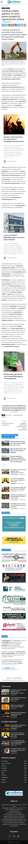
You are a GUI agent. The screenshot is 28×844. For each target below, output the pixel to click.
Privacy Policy (10, 813)
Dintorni (7, 5)
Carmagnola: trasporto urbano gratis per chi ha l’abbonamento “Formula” (18, 471)
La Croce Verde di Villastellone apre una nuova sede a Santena (14, 237)
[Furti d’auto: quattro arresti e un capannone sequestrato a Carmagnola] (5, 750)
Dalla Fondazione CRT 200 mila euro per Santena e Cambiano (18, 450)
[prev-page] (3, 465)
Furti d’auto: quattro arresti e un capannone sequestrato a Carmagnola (18, 750)
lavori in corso (9, 415)
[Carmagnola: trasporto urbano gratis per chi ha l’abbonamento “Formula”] (5, 471)
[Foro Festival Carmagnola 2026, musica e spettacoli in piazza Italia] (5, 480)
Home (3, 5)
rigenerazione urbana (18, 415)
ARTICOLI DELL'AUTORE (8, 437)
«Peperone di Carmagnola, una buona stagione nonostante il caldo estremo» (18, 496)
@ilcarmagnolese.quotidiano (14, 680)
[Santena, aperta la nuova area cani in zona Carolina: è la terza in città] (5, 443)
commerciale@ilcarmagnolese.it (10, 669)
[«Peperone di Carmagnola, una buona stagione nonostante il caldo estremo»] (5, 496)
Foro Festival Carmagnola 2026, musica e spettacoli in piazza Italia (17, 480)
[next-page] (5, 465)
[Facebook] (9, 836)
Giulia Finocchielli (6, 21)
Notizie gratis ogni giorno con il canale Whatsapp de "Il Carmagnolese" (13, 376)
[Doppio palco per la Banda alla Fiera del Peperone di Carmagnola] (5, 714)
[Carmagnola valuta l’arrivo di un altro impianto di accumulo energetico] (5, 505)
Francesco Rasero (14, 474)
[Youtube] (18, 836)
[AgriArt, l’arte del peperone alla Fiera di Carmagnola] (5, 707)
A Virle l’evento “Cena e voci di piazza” (8, 424)
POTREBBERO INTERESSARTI (9, 435)
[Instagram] (14, 836)
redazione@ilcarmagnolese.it (9, 664)
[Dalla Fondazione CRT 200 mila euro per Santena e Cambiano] (5, 450)
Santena (7, 8)
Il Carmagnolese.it (16, 842)
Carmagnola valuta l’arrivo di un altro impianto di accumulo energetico (18, 505)
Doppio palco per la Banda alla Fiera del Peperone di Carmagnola (18, 714)
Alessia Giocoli (13, 483)
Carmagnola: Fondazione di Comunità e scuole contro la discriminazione (21, 427)
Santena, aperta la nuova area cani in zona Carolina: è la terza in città (18, 443)
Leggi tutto (11, 157)
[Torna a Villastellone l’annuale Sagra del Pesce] (5, 699)
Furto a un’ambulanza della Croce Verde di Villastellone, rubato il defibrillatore (18, 742)
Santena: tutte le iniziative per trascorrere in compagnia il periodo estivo (14, 139)
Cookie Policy (18, 813)
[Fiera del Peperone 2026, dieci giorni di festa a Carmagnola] (5, 489)
